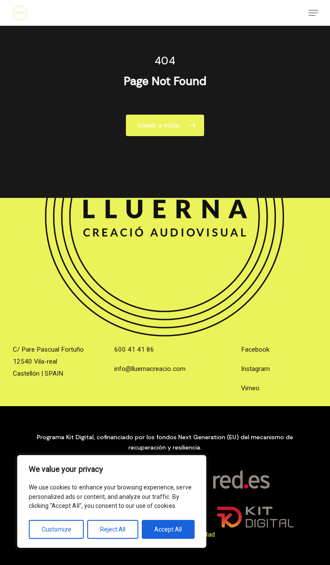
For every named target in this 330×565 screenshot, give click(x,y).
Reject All (112, 529)
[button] (313, 13)
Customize (56, 529)
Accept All (168, 529)
